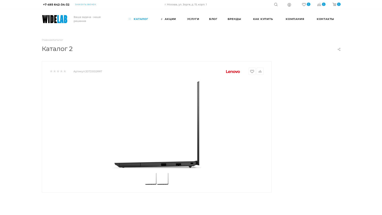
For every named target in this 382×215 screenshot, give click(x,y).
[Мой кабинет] (289, 4)
